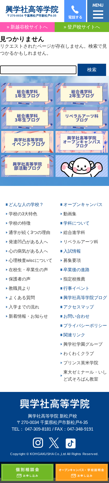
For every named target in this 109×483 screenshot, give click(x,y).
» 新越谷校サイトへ (27, 26)
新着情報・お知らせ (28, 316)
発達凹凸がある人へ (28, 241)
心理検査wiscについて (30, 260)
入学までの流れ (24, 306)
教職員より (20, 288)
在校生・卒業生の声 (28, 269)
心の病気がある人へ (28, 250)
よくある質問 (22, 297)
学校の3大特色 (23, 213)
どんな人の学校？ (26, 204)
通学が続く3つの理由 (29, 232)
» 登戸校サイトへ (82, 26)
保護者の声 (20, 278)
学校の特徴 (20, 223)
